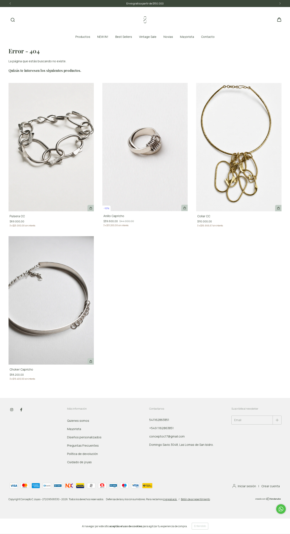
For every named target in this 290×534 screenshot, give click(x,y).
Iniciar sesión (247, 486)
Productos (82, 37)
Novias (168, 37)
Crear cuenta (270, 486)
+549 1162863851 (161, 428)
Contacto (208, 37)
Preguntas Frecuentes (83, 445)
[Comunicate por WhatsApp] (281, 509)
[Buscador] (13, 20)
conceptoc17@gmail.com (167, 436)
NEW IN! (102, 37)
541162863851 (159, 420)
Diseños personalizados (84, 437)
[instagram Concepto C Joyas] (11, 409)
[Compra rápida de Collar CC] (278, 208)
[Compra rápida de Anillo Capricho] (184, 208)
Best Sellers (123, 37)
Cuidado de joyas (79, 462)
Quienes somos (78, 421)
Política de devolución (82, 454)
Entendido (200, 526)
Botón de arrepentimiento (195, 499)
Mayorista (187, 37)
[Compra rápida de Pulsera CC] (90, 208)
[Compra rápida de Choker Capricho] (90, 361)
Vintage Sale (147, 37)
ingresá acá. (170, 499)
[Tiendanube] (268, 499)
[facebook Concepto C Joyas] (21, 409)
